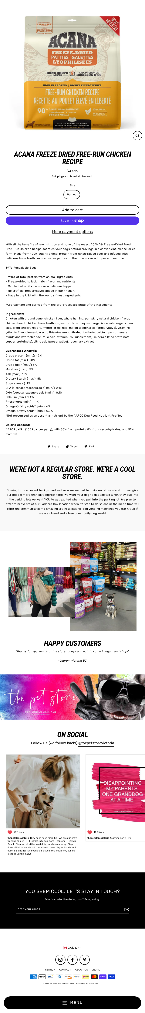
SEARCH (50, 969)
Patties (71, 194)
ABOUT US (81, 969)
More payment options (72, 231)
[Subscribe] (126, 909)
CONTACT (65, 969)
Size (72, 185)
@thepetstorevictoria (96, 743)
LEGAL (96, 969)
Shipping (57, 176)
